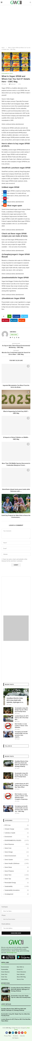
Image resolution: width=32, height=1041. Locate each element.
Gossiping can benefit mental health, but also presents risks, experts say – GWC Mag (21, 808)
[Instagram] (16, 1033)
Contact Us (20, 969)
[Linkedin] (13, 1033)
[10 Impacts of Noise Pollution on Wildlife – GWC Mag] (16, 425)
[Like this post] (10, 316)
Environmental (5, 966)
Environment (17, 836)
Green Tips (17, 878)
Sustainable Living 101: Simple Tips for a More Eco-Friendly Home (21, 709)
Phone (3, 915)
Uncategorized (17, 894)
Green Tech (17, 875)
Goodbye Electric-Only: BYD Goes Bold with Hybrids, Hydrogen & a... (15, 700)
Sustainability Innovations (17, 890)
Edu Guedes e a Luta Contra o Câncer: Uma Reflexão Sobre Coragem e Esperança (21, 796)
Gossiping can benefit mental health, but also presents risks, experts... (21, 734)
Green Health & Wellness (17, 863)
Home (3, 47)
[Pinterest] (22, 1033)
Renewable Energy (17, 882)
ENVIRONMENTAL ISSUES (17, 840)
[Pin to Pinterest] (5, 198)
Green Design (17, 852)
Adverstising (4, 979)
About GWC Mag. (21, 976)
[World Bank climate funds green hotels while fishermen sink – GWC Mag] (16, 477)
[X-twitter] (10, 1033)
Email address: (6, 924)
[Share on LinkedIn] (5, 201)
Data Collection (21, 974)
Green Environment (17, 855)
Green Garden (17, 859)
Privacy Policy (7, 1035)
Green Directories (21, 971)
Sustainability (17, 886)
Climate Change (17, 829)
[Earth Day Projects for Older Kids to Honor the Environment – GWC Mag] (16, 503)
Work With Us (20, 966)
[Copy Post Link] (5, 208)
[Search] (30, 2)
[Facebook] (6, 1033)
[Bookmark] (28, 366)
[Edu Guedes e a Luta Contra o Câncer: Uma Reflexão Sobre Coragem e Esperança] (8, 726)
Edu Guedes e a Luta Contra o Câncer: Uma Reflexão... (21, 725)
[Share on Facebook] (5, 191)
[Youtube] (19, 1033)
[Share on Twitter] (5, 195)
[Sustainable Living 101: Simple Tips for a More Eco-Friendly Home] (8, 710)
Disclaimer (15, 1035)
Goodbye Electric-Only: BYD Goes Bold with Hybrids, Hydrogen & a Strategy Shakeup (21, 763)
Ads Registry (15, 1038)
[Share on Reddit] (5, 205)
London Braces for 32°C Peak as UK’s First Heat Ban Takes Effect (22, 785)
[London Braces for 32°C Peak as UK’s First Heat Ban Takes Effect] (8, 718)
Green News (17, 867)
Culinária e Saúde (17, 833)
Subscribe (22, 1035)
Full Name (5, 907)
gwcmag (13, 332)
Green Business (17, 844)
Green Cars (17, 848)
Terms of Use (20, 979)
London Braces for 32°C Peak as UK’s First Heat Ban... (22, 717)
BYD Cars (17, 825)
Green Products (17, 871)
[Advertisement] (16, 26)
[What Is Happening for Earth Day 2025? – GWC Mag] (16, 399)
